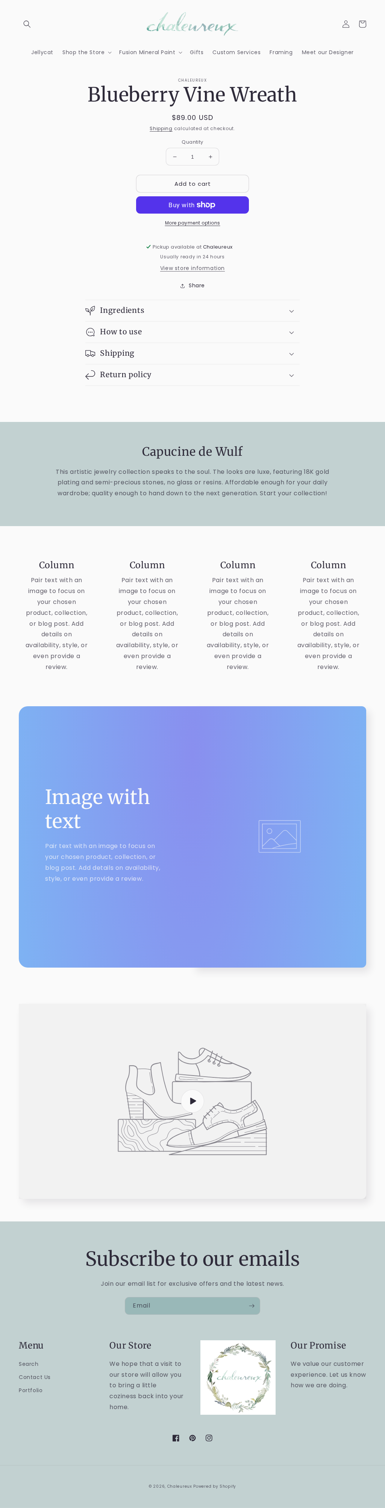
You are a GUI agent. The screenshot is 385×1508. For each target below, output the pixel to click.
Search (29, 1364)
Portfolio (30, 1390)
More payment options (192, 223)
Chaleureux (179, 1486)
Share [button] (197, 285)
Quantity (192, 142)
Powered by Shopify (214, 1486)
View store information (192, 268)
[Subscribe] (251, 1306)
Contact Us (35, 1377)
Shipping (161, 128)
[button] (27, 24)
